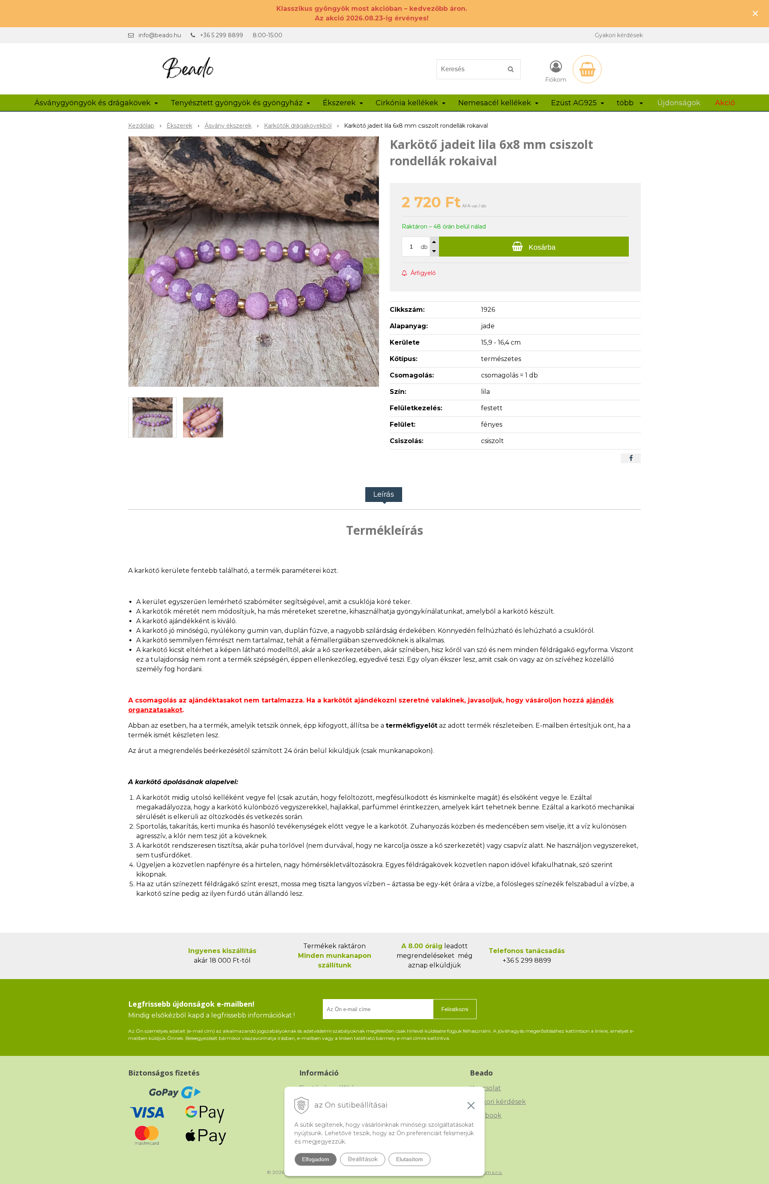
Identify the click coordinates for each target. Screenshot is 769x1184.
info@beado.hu (160, 35)
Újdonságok (679, 102)
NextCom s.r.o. (486, 1172)
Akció (725, 102)
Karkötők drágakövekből (298, 125)
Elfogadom (315, 1159)
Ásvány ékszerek (228, 125)
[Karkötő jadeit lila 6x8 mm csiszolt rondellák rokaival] (253, 261)
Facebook (485, 1115)
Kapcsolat (485, 1088)
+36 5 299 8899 (221, 35)
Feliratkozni (454, 1009)
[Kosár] (587, 69)
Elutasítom (409, 1159)
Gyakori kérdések (619, 35)
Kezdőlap (141, 125)
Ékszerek (179, 125)
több (626, 102)
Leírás (383, 494)
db (424, 247)
